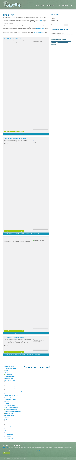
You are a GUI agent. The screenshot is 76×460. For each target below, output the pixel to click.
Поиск (66, 24)
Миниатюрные (53, 39)
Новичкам (11, 133)
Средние (59, 39)
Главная (37, 5)
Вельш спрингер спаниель (11, 407)
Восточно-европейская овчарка (12, 411)
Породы (43, 5)
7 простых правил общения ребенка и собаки (15, 138)
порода (40, 20)
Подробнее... (8, 131)
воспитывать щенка (40, 28)
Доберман (6, 419)
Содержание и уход (67, 5)
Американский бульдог (10, 380)
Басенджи (6, 403)
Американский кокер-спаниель (12, 384)
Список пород (17, 448)
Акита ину (6, 372)
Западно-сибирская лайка (10, 423)
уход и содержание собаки (39, 32)
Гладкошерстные (54, 41)
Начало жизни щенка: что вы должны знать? (15, 38)
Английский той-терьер (10, 399)
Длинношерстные (62, 41)
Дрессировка (50, 5)
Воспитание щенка (54, 20)
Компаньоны (53, 42)
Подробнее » (6, 452)
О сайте (70, 458)
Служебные (53, 44)
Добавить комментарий (18, 131)
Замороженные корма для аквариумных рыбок (15, 337)
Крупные (63, 39)
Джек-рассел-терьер (9, 415)
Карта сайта (65, 458)
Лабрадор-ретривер (9, 430)
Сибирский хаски (8, 438)
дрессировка (64, 448)
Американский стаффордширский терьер (15, 391)
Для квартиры (59, 42)
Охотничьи (68, 41)
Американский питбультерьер (12, 388)
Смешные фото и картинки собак (57, 33)
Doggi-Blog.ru (5, 447)
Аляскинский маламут (9, 376)
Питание (58, 5)
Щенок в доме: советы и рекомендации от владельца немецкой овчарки (22, 237)
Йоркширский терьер (9, 426)
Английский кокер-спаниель (11, 395)
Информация (11, 354)
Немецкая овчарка (8, 434)
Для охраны (66, 42)
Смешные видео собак (55, 35)
